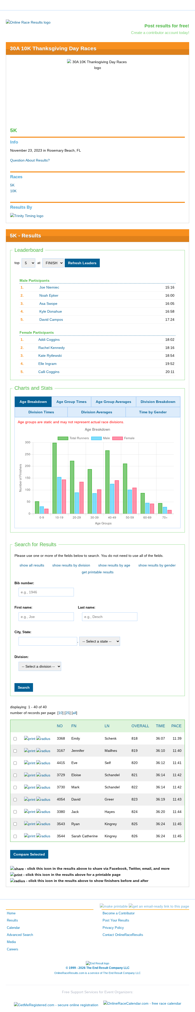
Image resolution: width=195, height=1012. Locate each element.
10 (60, 713)
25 (68, 713)
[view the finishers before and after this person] (43, 738)
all (74, 713)
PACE (176, 726)
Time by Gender (153, 412)
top (17, 263)
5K (12, 185)
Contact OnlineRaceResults (123, 935)
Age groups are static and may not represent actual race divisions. (71, 422)
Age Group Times (71, 402)
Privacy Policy (113, 928)
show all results (32, 565)
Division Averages (96, 412)
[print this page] (114, 906)
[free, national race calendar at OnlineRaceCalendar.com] (142, 1003)
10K (13, 191)
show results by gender (157, 565)
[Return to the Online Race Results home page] (28, 22)
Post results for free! (166, 25)
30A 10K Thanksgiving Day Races (53, 48)
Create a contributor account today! (160, 32)
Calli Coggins (48, 372)
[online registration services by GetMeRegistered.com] (56, 1003)
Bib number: (24, 583)
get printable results (97, 572)
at (38, 263)
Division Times (41, 412)
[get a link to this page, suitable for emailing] (159, 906)
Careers (12, 949)
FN (73, 726)
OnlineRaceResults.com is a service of (97, 972)
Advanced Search (20, 935)
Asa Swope (48, 303)
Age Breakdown (33, 402)
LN (107, 726)
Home (11, 913)
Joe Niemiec (49, 287)
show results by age (114, 565)
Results (12, 920)
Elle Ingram (47, 364)
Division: (21, 657)
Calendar (13, 928)
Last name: (86, 607)
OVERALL (140, 726)
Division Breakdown (158, 402)
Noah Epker (48, 295)
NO (60, 726)
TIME (160, 726)
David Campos (51, 319)
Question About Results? (30, 160)
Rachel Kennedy (51, 348)
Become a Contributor (119, 913)
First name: (23, 607)
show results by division (71, 565)
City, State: (22, 632)
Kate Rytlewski (50, 355)
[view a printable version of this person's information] (29, 738)
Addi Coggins (49, 340)
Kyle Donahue (50, 311)
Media (11, 942)
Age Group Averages (113, 402)
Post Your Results (116, 920)
